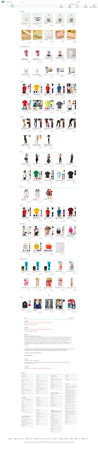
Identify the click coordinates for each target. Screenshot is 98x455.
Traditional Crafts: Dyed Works (70, 393)
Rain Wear (52, 387)
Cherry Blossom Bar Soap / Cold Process (71, 39)
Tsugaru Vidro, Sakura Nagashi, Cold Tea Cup (25, 74)
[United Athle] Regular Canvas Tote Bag (25, 236)
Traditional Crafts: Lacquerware (70, 386)
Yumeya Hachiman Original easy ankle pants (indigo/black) (37, 310)
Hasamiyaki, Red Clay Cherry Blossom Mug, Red (60, 58)
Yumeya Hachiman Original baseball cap (26, 309)
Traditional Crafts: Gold (69, 396)
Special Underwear (25, 405)
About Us (11, 438)
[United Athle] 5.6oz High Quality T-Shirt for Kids (26, 180)
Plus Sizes (23, 388)
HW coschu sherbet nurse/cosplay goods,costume (36, 199)
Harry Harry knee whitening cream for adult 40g (71, 271)
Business (37, 415)
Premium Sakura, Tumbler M (71, 74)
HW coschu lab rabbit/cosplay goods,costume (24, 199)
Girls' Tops (38, 378)
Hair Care (52, 399)
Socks (23, 408)
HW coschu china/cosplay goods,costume (48, 199)
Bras (22, 401)
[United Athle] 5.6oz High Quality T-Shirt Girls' (71, 94)
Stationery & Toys (68, 421)
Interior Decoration (54, 415)
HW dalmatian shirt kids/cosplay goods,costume (60, 164)
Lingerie (23, 404)
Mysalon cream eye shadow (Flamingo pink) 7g (60, 287)
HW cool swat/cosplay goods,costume (70, 164)
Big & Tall (38, 421)
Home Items (53, 413)
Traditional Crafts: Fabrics (69, 394)
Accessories (38, 419)
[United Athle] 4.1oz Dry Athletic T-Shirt (37, 110)
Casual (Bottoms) (39, 413)
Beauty (66, 420)
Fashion (66, 418)
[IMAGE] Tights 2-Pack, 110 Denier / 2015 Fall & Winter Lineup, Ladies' (60, 128)
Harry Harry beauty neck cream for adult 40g (59, 271)
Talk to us (56, 438)
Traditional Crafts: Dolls (69, 399)
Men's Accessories (54, 385)
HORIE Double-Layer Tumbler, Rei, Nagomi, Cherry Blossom (25, 59)
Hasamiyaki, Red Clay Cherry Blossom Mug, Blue (48, 58)
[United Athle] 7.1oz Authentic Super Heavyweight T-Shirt (70, 218)
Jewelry (52, 382)
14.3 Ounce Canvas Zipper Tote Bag (48, 252)
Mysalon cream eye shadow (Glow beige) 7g (71, 287)
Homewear (23, 407)
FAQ (72, 438)
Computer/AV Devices (54, 421)
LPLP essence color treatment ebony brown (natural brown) (48, 271)
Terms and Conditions (20, 438)
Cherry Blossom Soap (59, 39)
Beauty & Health (54, 393)
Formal (23, 387)
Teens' (38, 397)
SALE (67, 376)
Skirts (23, 381)
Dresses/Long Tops (25, 379)
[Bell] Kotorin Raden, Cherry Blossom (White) (26, 24)
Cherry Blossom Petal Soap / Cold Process (49, 39)
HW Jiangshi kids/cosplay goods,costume (37, 164)
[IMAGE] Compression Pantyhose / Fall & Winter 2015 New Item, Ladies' (37, 145)
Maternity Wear (24, 421)
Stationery (52, 416)
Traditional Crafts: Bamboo (69, 390)
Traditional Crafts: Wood (69, 391)
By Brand (52, 418)
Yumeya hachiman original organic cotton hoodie (60, 309)
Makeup (52, 396)
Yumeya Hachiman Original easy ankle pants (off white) (48, 309)
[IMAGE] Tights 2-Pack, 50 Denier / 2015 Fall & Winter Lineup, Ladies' (37, 128)
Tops (22, 378)
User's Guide (77, 438)
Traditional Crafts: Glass (69, 397)
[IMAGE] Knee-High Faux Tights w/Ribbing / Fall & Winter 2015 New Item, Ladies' (48, 145)
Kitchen (66, 415)
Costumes (52, 424)
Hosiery (23, 410)
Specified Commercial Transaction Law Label (43, 438)
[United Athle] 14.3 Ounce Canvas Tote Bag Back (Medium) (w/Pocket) (71, 236)
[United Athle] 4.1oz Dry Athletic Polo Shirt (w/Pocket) (71, 110)
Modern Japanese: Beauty (69, 412)
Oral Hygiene (53, 405)
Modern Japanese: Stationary (70, 411)
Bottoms (66, 378)
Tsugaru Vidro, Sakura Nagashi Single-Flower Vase (37, 74)
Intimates (24, 397)
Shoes (37, 418)
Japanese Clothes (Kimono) (26, 390)
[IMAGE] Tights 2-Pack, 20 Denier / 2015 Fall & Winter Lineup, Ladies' (26, 128)
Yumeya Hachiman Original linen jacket (71, 309)
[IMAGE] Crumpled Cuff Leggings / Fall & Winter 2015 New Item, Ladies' (25, 145)
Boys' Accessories (39, 389)
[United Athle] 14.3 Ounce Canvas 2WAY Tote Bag (60, 235)
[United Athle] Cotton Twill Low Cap (48, 236)
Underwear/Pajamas (39, 416)
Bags (52, 378)
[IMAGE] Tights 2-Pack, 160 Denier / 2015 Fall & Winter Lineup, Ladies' (71, 128)
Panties (23, 402)
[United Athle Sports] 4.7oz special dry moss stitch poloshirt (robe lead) (26, 94)
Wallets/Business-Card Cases (56, 379)
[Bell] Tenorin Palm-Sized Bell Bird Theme (60, 23)
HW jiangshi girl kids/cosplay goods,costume (49, 164)
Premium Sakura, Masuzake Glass (48, 74)
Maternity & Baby (26, 416)
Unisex (23, 391)
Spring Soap (35, 39)
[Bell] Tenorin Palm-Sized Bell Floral (48, 23)
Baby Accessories (25, 419)
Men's (38, 410)
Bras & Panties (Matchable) (26, 399)
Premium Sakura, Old (59, 74)
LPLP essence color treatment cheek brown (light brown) (26, 271)
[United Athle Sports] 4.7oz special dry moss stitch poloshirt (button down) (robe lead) (49, 94)
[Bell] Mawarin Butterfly (71, 22)
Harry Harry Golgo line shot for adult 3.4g (26, 287)
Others (23, 393)
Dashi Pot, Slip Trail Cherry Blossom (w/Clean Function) (71, 58)
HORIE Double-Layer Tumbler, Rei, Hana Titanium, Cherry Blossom (37, 59)
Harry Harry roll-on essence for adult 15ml (37, 287)
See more (71, 318)
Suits (22, 385)
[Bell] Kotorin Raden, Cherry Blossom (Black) (37, 24)
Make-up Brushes (54, 404)
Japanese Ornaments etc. (55, 422)
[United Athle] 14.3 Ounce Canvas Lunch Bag (37, 252)
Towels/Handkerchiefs (54, 419)
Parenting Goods (24, 424)
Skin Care (52, 395)
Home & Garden (68, 417)
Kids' (38, 376)
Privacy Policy (29, 438)
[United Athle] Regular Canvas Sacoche (36, 236)
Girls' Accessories (39, 383)
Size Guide (85, 438)
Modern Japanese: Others (69, 414)
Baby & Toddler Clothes (26, 418)
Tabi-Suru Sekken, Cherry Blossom (26, 40)
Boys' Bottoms (38, 386)
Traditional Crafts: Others (69, 400)
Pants (23, 382)
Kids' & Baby (67, 379)
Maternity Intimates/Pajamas (26, 422)
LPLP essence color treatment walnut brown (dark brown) (37, 271)
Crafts (67, 384)
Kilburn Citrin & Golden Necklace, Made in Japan (60, 252)
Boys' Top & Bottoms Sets (40, 388)
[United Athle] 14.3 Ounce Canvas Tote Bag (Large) (26, 252)
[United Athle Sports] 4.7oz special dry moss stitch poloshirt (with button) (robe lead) (60, 94)
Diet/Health (53, 401)
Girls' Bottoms (38, 379)
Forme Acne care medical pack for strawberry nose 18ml (48, 288)
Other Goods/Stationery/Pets (56, 411)
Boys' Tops (38, 385)
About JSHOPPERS (64, 438)
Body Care (52, 398)
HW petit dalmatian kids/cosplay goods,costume (26, 164)
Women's (24, 376)
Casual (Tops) (38, 412)
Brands (52, 402)
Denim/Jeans (24, 384)
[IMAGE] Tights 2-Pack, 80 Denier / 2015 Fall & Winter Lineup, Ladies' (48, 128)
